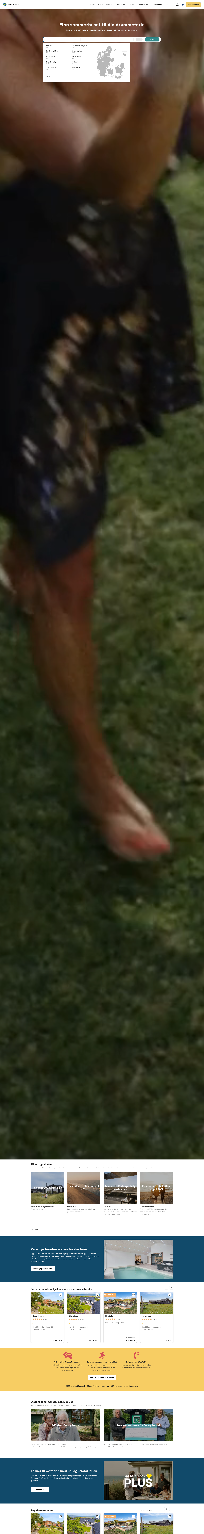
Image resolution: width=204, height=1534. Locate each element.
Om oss (131, 4)
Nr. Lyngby (146, 1316)
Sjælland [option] (74, 63)
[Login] (177, 4)
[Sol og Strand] (10, 5)
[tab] (40, 1313)
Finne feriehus (193, 4)
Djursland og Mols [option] (52, 52)
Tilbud (100, 4)
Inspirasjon (121, 4)
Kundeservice (143, 4)
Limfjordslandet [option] (51, 68)
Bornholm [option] (49, 46)
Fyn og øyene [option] (50, 57)
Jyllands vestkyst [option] (51, 63)
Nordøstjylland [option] (76, 57)
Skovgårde (73, 1316)
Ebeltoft (109, 1316)
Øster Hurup (38, 1316)
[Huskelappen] (172, 4)
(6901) (48, 77)
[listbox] (61, 39)
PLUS (92, 4)
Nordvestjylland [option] (77, 52)
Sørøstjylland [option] (76, 68)
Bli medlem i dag (39, 1489)
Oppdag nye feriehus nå (42, 1268)
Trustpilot (34, 1229)
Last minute (157, 4)
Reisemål (109, 4)
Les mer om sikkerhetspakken (102, 1377)
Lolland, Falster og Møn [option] (79, 46)
